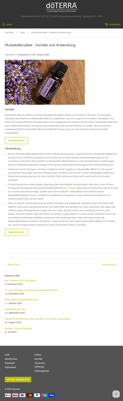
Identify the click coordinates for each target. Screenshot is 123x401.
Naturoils (16, 389)
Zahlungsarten (41, 371)
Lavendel (70, 188)
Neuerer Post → (110, 264)
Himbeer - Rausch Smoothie (18, 328)
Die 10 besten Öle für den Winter (20, 280)
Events (37, 354)
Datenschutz (11, 359)
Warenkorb (115, 24)
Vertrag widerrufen (18, 379)
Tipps (22, 32)
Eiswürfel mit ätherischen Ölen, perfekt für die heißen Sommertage (37, 319)
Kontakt (38, 359)
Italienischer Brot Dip (15, 309)
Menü (9, 24)
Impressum (10, 367)
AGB (7, 354)
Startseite (9, 32)
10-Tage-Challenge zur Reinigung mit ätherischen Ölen (31, 290)
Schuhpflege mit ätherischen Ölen (21, 299)
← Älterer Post (12, 264)
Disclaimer (10, 363)
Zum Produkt (16, 140)
